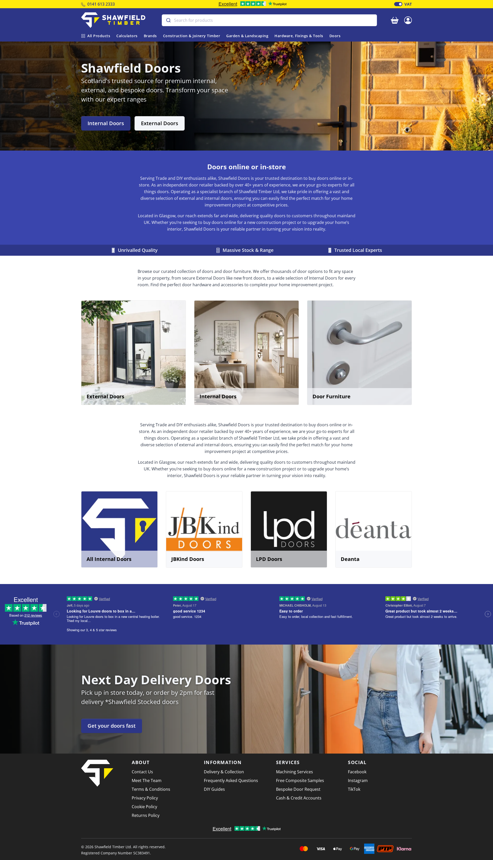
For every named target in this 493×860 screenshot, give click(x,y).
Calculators (127, 35)
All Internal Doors (109, 559)
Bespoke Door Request (298, 789)
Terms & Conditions (151, 789)
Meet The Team (147, 780)
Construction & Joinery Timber (191, 35)
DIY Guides (214, 789)
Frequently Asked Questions (231, 780)
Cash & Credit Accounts (298, 798)
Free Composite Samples (300, 780)
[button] (408, 20)
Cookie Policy (144, 806)
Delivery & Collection (224, 772)
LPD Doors (269, 559)
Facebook (357, 772)
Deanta (350, 559)
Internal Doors (106, 123)
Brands (150, 35)
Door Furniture (331, 396)
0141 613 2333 (101, 4)
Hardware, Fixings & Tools (298, 35)
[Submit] (168, 20)
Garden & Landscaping (247, 35)
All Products (98, 35)
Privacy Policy (145, 798)
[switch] (398, 4)
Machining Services (294, 772)
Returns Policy (145, 815)
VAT (408, 4)
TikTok (354, 789)
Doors (335, 35)
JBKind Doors (187, 559)
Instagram (358, 780)
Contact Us (142, 772)
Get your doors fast (112, 725)
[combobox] (269, 20)
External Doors (159, 123)
